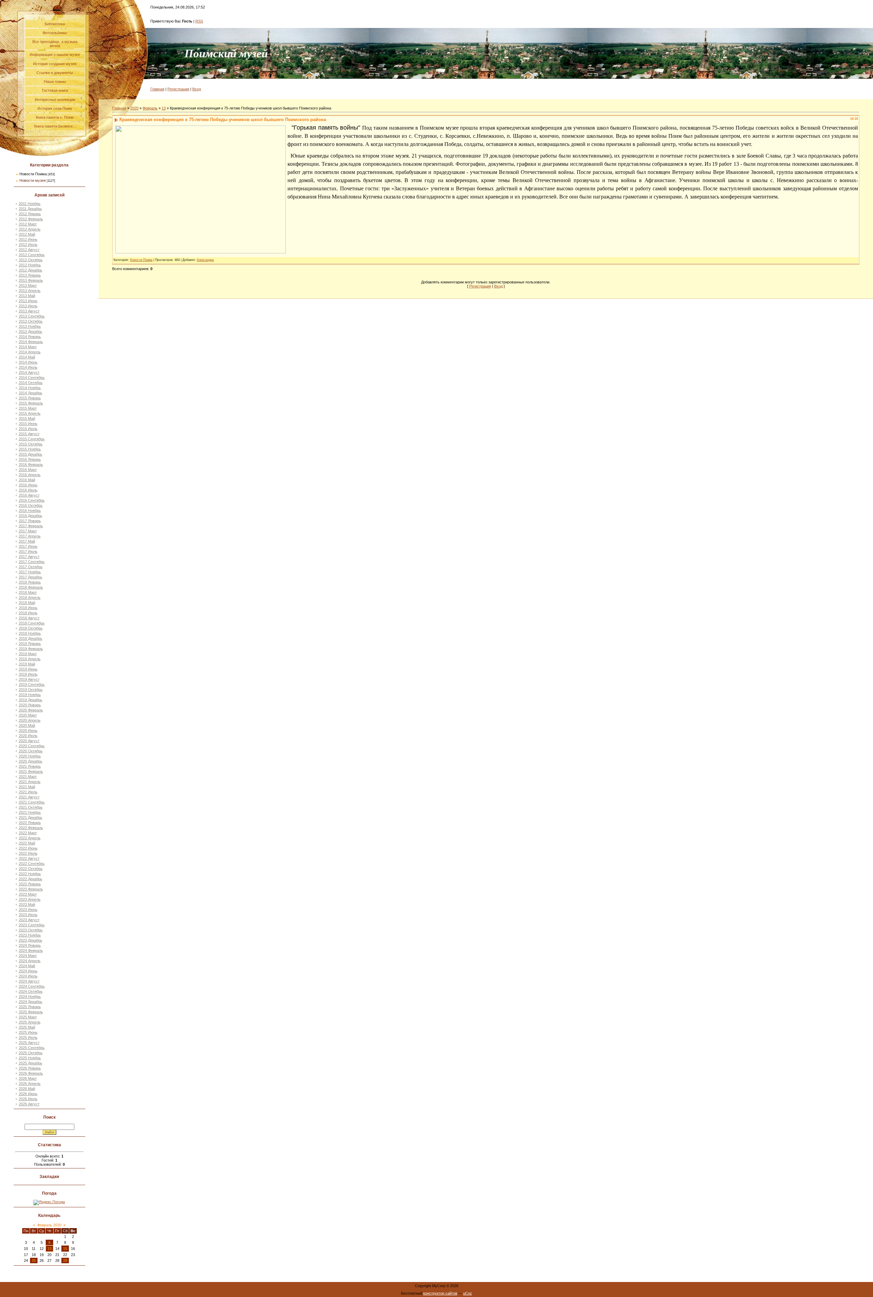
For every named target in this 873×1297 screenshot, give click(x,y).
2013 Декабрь (30, 331)
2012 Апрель (30, 229)
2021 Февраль (31, 771)
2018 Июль (28, 613)
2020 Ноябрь (30, 756)
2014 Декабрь (30, 393)
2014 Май (27, 357)
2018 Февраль (31, 587)
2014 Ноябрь (30, 388)
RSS (199, 21)
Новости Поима (33, 174)
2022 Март (28, 833)
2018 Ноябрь (30, 633)
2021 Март (28, 777)
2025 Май (27, 1027)
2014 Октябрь (31, 383)
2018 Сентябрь (32, 623)
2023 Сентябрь (32, 925)
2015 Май (27, 418)
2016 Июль (28, 490)
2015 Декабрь (30, 454)
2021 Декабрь (30, 817)
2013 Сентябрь (32, 316)
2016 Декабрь (30, 516)
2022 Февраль (31, 828)
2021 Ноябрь (30, 812)
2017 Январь (30, 521)
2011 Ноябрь (30, 204)
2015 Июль (28, 429)
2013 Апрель (30, 291)
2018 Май (27, 603)
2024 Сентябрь (32, 986)
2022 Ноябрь (30, 874)
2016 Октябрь (31, 505)
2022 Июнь (28, 848)
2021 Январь (30, 766)
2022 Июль (28, 853)
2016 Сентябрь (32, 500)
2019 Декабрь (30, 700)
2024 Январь (30, 945)
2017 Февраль (31, 526)
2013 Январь (30, 275)
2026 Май (27, 1089)
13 (49, 1249)
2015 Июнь (28, 424)
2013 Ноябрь (30, 326)
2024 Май (27, 966)
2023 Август (29, 920)
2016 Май (27, 480)
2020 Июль (28, 736)
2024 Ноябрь (30, 996)
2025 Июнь (28, 1032)
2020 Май (27, 725)
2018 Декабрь (30, 638)
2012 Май (27, 234)
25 (34, 1260)
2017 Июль (28, 551)
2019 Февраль (31, 649)
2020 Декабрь (30, 761)
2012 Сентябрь (32, 255)
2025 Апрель (30, 1022)
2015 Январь (30, 398)
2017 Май (27, 541)
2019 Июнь (28, 669)
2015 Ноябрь (30, 449)
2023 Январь (30, 884)
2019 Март (28, 654)
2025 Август (29, 1043)
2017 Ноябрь (30, 572)
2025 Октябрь (31, 1053)
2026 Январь (30, 1068)
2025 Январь (30, 1007)
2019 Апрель (30, 659)
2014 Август (29, 372)
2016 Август (29, 495)
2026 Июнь (28, 1094)
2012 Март (28, 224)
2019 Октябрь (31, 690)
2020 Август (29, 741)
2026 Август (29, 1104)
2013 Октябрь (31, 321)
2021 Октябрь (31, 807)
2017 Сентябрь (32, 562)
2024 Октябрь (31, 991)
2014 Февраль (31, 342)
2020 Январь (30, 705)
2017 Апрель (30, 536)
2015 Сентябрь (32, 439)
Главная (157, 89)
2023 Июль (28, 915)
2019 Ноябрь (30, 695)
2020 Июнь (28, 730)
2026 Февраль (31, 1073)
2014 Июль (28, 367)
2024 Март (28, 956)
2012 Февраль (31, 219)
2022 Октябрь (31, 869)
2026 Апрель (30, 1083)
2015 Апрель (30, 413)
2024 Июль (28, 976)
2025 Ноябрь (30, 1058)
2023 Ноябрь (30, 935)
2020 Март (28, 715)
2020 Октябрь (31, 751)
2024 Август (29, 981)
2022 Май (27, 843)
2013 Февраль (31, 280)
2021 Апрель (30, 782)
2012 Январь (30, 214)
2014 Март (28, 347)
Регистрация (178, 89)
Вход (196, 89)
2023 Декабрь (30, 940)
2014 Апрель (30, 352)
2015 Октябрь (31, 444)
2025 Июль (28, 1037)
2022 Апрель (30, 838)
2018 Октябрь (31, 628)
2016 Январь (30, 459)
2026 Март (28, 1078)
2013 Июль (28, 306)
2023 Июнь (28, 910)
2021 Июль (28, 792)
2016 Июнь (28, 485)
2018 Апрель (30, 597)
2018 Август (29, 618)
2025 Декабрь (30, 1063)
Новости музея (32, 180)
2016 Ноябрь (30, 511)
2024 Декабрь (30, 1002)
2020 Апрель (30, 720)
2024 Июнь (28, 971)
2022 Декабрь (30, 879)
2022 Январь (30, 823)
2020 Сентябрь (32, 746)
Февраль (150, 108)
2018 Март (28, 592)
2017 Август (29, 557)
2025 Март (28, 1017)
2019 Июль (28, 674)
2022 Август (29, 858)
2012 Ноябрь (30, 265)
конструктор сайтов (440, 1293)
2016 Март (28, 470)
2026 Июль (28, 1099)
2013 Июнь (28, 301)
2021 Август (29, 797)
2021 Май (27, 787)
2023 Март (28, 894)
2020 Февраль (31, 710)
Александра (205, 260)
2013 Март (28, 285)
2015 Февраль (31, 403)
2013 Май (27, 296)
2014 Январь (30, 337)
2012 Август (29, 250)
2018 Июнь (28, 608)
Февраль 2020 (49, 1225)
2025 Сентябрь (32, 1048)
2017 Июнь (28, 546)
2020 (134, 108)
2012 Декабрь (30, 270)
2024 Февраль (31, 950)
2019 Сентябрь (32, 684)
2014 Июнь (28, 362)
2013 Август (29, 311)
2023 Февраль (31, 889)
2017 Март (28, 531)
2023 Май (27, 904)
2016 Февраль (31, 464)
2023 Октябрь (31, 930)
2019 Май (27, 664)
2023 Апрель (30, 899)
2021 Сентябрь (32, 802)
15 (65, 1249)
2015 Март (28, 408)
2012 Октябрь (31, 260)
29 (65, 1260)
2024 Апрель (30, 961)
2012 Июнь (28, 239)
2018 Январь (30, 582)
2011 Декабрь (30, 209)
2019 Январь (30, 644)
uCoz (467, 1293)
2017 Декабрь (30, 577)
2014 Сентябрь (32, 377)
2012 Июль (28, 244)
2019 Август (29, 679)
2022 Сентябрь (32, 863)
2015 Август (29, 434)
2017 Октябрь (31, 567)
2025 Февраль (31, 1012)
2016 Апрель (30, 475)
